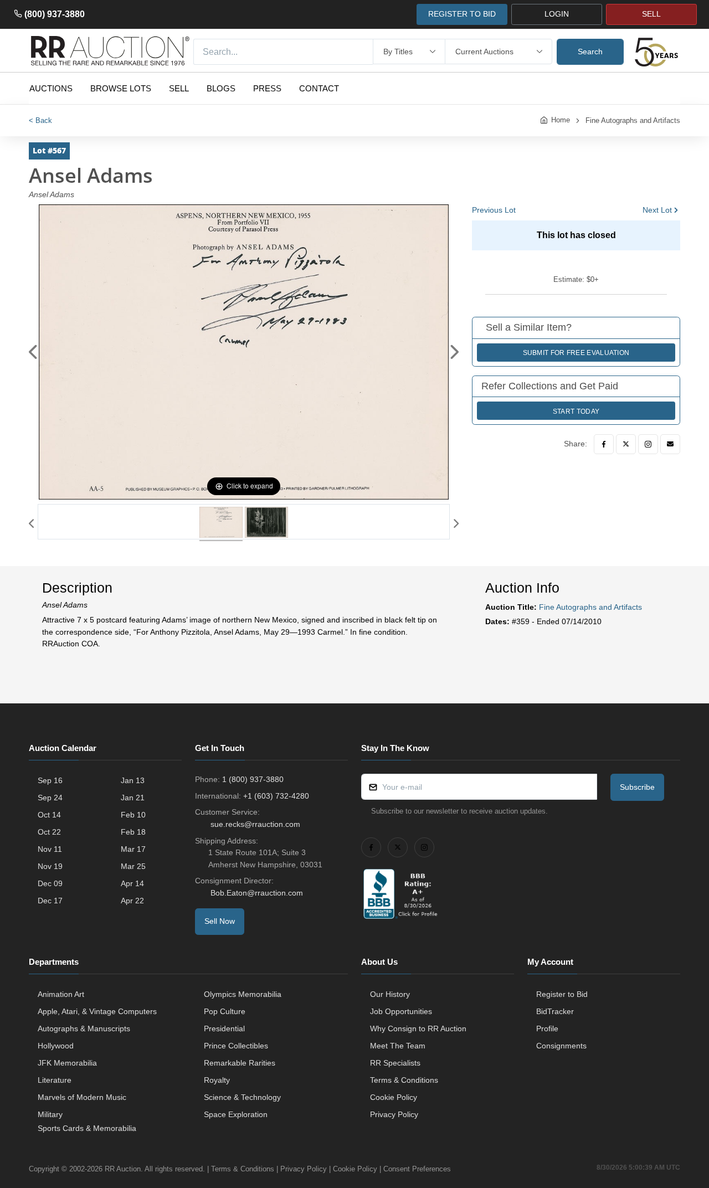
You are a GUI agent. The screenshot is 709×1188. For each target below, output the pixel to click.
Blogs (221, 88)
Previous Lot (494, 209)
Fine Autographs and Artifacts (632, 120)
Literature (54, 1080)
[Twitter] (626, 444)
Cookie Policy (393, 1097)
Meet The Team (397, 1045)
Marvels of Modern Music (82, 1097)
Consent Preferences (417, 1169)
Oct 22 (49, 831)
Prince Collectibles (236, 1045)
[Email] (670, 444)
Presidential (224, 1028)
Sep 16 (50, 780)
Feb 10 (133, 814)
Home (560, 120)
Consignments (561, 1045)
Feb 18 (133, 831)
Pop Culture (224, 1011)
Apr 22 (132, 900)
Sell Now (219, 921)
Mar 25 (133, 866)
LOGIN (556, 13)
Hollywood (56, 1045)
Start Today (576, 411)
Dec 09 (50, 883)
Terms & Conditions (404, 1080)
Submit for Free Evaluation (576, 353)
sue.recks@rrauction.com (255, 824)
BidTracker (555, 1011)
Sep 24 (50, 797)
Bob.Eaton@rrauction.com (256, 892)
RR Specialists (395, 1062)
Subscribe (637, 787)
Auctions (51, 88)
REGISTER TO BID (462, 13)
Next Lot (657, 209)
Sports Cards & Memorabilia (87, 1128)
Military (50, 1114)
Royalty (217, 1080)
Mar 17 (133, 849)
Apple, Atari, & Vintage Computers (97, 1011)
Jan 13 (133, 780)
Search (590, 51)
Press (267, 88)
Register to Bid (562, 994)
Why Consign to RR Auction (418, 1028)
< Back (40, 120)
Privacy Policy (394, 1114)
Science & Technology (242, 1097)
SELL (651, 13)
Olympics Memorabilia (242, 994)
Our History (390, 994)
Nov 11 (50, 849)
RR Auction (123, 1169)
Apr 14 (132, 883)
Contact (319, 88)
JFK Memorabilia (67, 1062)
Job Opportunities (401, 1011)
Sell (179, 88)
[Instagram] (648, 444)
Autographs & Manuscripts (84, 1028)
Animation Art (61, 994)
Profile (547, 1028)
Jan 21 (133, 797)
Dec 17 (50, 900)
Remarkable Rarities (239, 1062)
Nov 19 (50, 866)
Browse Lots (120, 88)
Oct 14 (49, 814)
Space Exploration (236, 1114)
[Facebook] (604, 444)
